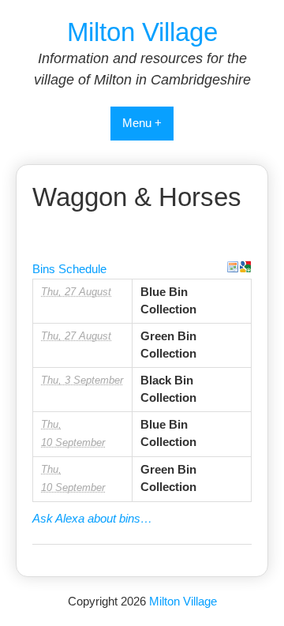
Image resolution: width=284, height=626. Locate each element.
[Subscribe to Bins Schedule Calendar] (232, 267)
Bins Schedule (69, 269)
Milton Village (142, 32)
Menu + (142, 122)
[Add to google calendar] (245, 267)
